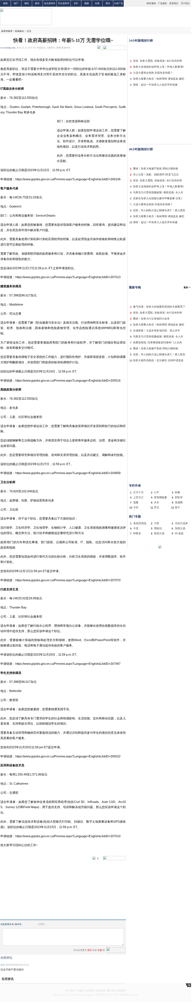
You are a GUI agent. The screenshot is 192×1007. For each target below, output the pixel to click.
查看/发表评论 (64, 47)
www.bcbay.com (7, 47)
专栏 (76, 3)
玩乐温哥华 (49, 3)
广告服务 (162, 3)
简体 (148, 3)
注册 (99, 950)
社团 (97, 3)
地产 (16, 3)
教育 (37, 3)
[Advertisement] (160, 50)
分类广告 (118, 3)
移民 (26, 3)
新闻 (5, 3)
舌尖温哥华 (63, 3)
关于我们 (185, 3)
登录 (89, 950)
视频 (86, 3)
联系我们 (173, 3)
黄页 (108, 3)
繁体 (154, 3)
